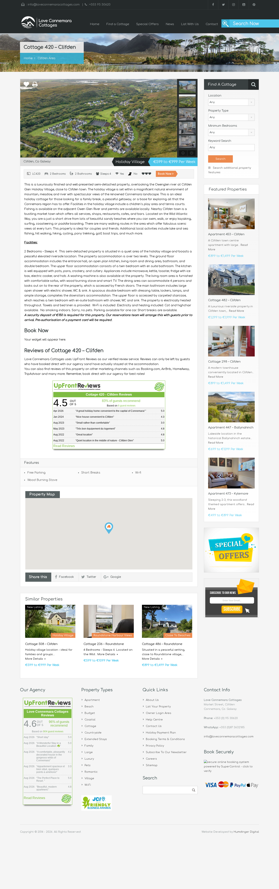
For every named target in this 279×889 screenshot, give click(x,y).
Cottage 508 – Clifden (41, 644)
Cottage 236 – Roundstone (104, 644)
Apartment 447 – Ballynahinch (230, 427)
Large (89, 752)
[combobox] (231, 102)
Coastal (90, 719)
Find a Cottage (117, 24)
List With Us (190, 24)
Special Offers (147, 24)
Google (115, 576)
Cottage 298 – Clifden (224, 361)
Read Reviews (64, 446)
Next (173, 118)
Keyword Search (219, 140)
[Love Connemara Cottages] (46, 24)
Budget (90, 713)
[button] (109, 528)
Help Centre (154, 719)
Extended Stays (96, 739)
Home (94, 24)
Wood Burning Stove (42, 480)
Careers (151, 758)
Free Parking (36, 472)
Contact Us (154, 726)
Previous (23, 118)
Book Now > (166, 173)
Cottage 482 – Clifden (224, 300)
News (170, 24)
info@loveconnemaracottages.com (54, 4)
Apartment (92, 700)
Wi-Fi (88, 785)
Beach (89, 706)
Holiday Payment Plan (161, 732)
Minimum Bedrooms (222, 125)
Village (89, 778)
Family (89, 745)
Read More (236, 311)
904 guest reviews (53, 731)
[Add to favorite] (26, 85)
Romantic (91, 771)
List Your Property (158, 706)
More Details (34, 658)
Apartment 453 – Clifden (226, 234)
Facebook (66, 576)
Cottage (90, 726)
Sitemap (151, 765)
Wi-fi (138, 472)
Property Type (218, 110)
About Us (152, 700)
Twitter (91, 576)
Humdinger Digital (246, 831)
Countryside (93, 732)
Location (214, 95)
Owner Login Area (158, 713)
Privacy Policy (155, 745)
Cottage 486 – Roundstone (162, 644)
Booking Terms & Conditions (165, 739)
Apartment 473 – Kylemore (228, 493)
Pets (87, 765)
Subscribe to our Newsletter (166, 752)
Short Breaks (90, 472)
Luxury (89, 758)
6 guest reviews (126, 405)
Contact (212, 24)
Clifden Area (46, 58)
